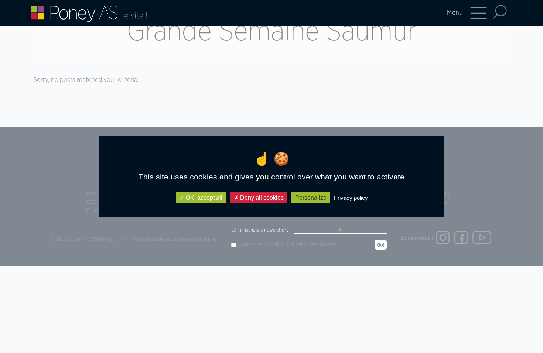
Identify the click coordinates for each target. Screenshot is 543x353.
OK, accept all (203, 197)
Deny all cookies (261, 197)
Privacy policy (351, 197)
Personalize (311, 197)
